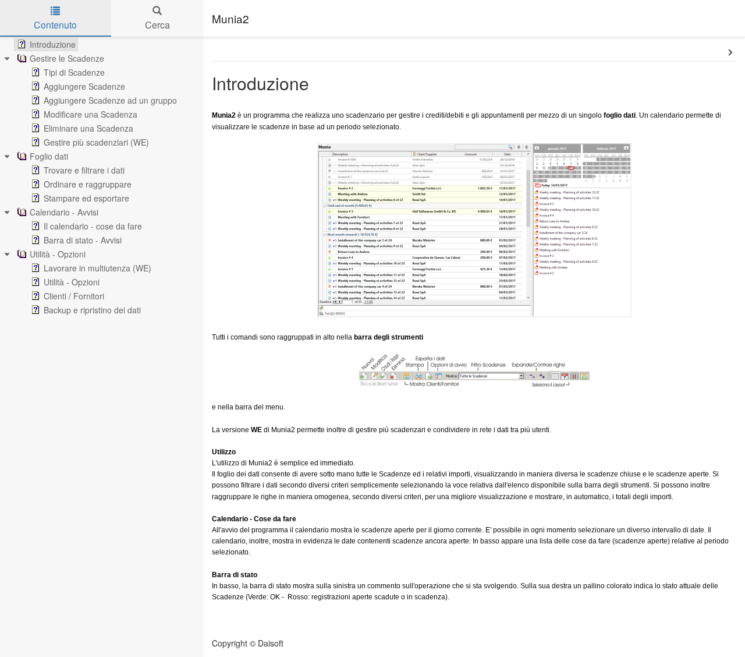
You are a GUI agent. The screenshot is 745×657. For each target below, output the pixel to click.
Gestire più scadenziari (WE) (96, 142)
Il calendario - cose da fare (93, 226)
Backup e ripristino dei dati (92, 310)
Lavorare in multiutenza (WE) (97, 268)
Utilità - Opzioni (58, 254)
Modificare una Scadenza (90, 114)
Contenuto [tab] (55, 24)
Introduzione (53, 44)
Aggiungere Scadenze (84, 86)
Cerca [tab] (157, 24)
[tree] (102, 177)
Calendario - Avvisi (64, 212)
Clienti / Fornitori (74, 296)
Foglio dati (49, 156)
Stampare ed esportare (86, 198)
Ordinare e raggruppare (88, 184)
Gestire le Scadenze (67, 58)
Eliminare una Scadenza (88, 128)
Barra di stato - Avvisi (83, 240)
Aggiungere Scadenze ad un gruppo (110, 100)
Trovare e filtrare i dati (84, 170)
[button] (730, 52)
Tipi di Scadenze (74, 72)
